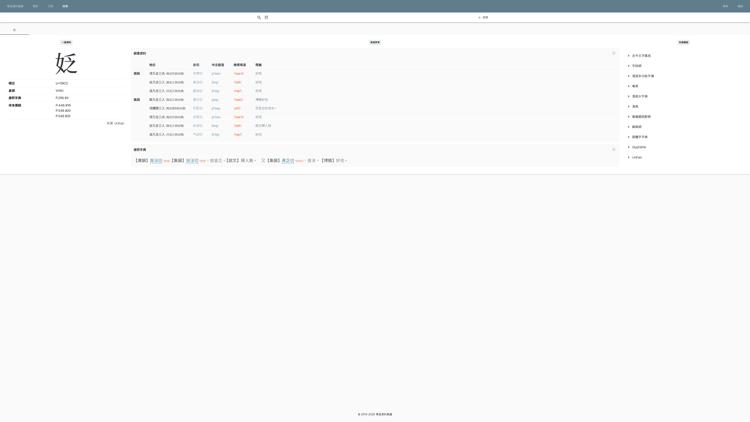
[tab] (14, 30)
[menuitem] (683, 55)
